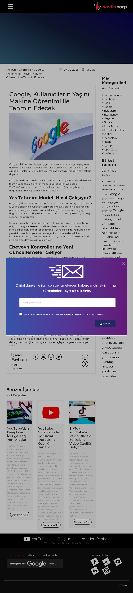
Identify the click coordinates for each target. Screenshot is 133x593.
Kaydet (107, 323)
